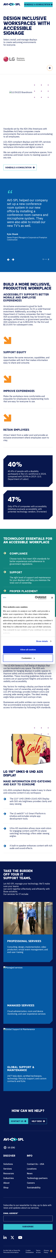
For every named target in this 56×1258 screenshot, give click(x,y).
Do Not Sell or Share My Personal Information (11, 1251)
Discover (9, 1156)
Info (29, 1156)
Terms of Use (38, 1251)
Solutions (8, 1164)
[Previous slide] (8, 259)
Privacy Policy (46, 1251)
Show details (42, 641)
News (30, 1173)
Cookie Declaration (30, 1251)
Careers (31, 1183)
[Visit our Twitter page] (12, 1237)
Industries (8, 1178)
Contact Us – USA (35, 1164)
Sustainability (34, 1187)
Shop (5, 1187)
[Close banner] (52, 598)
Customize (27, 658)
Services (7, 1168)
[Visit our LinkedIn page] (5, 1237)
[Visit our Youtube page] (20, 1237)
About (6, 1183)
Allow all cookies (28, 649)
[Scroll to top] (51, 1251)
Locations (32, 1168)
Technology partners (37, 1178)
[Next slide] (13, 259)
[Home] (11, 4)
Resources (8, 1173)
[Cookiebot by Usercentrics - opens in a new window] (35, 597)
